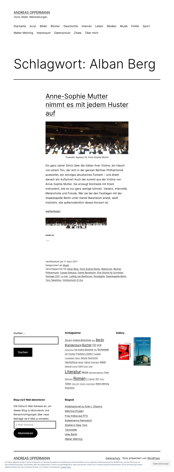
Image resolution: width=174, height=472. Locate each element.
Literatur (73, 371)
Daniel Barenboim (87, 272)
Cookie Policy (65, 467)
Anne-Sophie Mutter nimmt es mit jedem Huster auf (87, 104)
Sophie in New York (76, 425)
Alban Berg (72, 269)
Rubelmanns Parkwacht (78, 420)
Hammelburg (71, 362)
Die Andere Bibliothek (84, 349)
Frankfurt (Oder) (84, 354)
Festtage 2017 (53, 276)
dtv (95, 350)
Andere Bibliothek (82, 340)
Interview (95, 362)
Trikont (102, 379)
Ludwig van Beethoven (80, 276)
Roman (79, 378)
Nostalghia (99, 276)
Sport (146, 26)
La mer (64, 276)
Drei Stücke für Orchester (110, 272)
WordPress (153, 458)
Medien (111, 26)
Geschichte (70, 26)
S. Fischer (90, 379)
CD (94, 345)
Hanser (81, 362)
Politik (135, 26)
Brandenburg (73, 345)
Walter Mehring (23, 32)
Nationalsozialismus (96, 373)
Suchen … (19, 333)
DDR (99, 345)
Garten (77, 358)
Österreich (70, 388)
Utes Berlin (71, 434)
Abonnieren (25, 433)
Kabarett (68, 366)
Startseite (20, 26)
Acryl (33, 26)
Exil (66, 354)
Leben (99, 26)
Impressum (44, 32)
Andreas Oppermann (32, 12)
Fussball (97, 354)
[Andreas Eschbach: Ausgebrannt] (124, 351)
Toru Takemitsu (53, 280)
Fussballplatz (69, 358)
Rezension (69, 379)
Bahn (93, 340)
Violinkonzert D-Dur (73, 280)
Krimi (80, 366)
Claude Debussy (68, 272)
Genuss (84, 358)
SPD (97, 379)
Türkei (68, 383)
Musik (124, 26)
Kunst (85, 366)
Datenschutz (62, 32)
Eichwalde (103, 349)
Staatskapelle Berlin (116, 276)
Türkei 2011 (75, 384)
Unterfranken (90, 384)
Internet (87, 26)
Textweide (71, 429)
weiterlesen (53, 211)
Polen (106, 372)
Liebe (90, 366)
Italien (103, 362)
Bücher (55, 26)
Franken (72, 354)
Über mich (91, 32)
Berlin (100, 340)
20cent (68, 340)
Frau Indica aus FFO (76, 415)
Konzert (75, 366)
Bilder (43, 26)
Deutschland (69, 350)
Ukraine (82, 384)
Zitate (77, 32)
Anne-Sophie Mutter (90, 269)
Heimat (87, 362)
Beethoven (106, 269)
